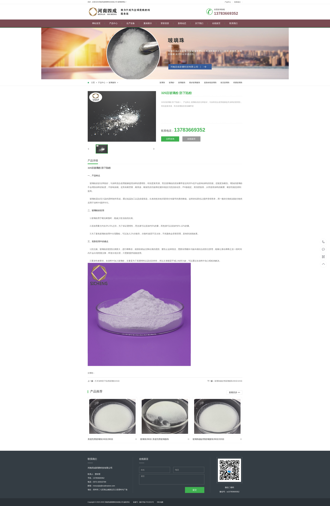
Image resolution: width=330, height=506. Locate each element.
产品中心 (228, 2)
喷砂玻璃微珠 (194, 82)
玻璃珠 (162, 82)
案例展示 (148, 23)
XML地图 (160, 502)
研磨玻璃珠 (237, 82)
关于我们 (199, 23)
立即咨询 (170, 139)
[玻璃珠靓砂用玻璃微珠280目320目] (217, 416)
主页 (93, 82)
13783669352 (323, 242)
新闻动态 (182, 23)
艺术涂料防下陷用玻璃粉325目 (107, 381)
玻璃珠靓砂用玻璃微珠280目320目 (228, 381)
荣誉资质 (165, 23)
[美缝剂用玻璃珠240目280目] (112, 416)
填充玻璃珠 (224, 82)
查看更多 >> (234, 392)
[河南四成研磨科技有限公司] (121, 12)
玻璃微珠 (112, 82)
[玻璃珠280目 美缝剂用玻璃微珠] (165, 416)
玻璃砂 (171, 82)
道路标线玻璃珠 (210, 82)
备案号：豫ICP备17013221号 (143, 502)
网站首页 (96, 23)
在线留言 (216, 23)
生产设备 (130, 23)
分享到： (91, 373)
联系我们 (237, 2)
